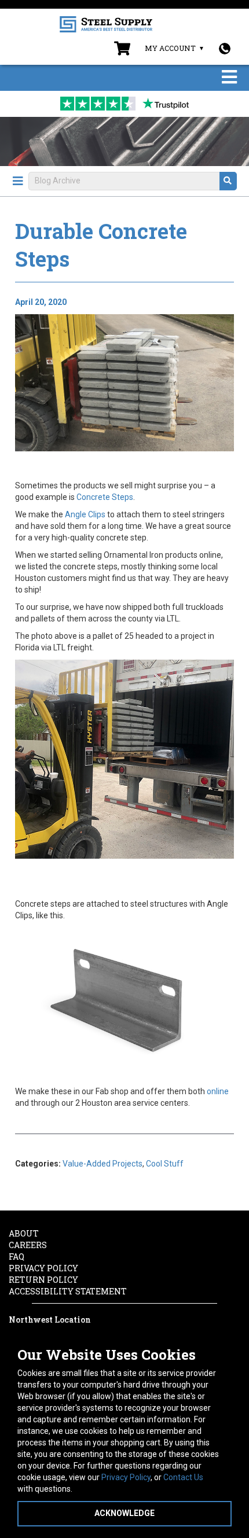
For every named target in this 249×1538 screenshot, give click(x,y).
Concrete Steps (104, 497)
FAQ (16, 1256)
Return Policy (43, 1279)
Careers (28, 1244)
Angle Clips (85, 514)
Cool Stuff (165, 1163)
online (218, 1091)
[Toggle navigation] (229, 78)
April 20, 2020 (41, 302)
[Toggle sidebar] (18, 181)
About (24, 1233)
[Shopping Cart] (122, 51)
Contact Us (183, 1477)
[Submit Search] (228, 181)
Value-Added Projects (102, 1163)
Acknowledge (124, 1513)
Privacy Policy (126, 1477)
